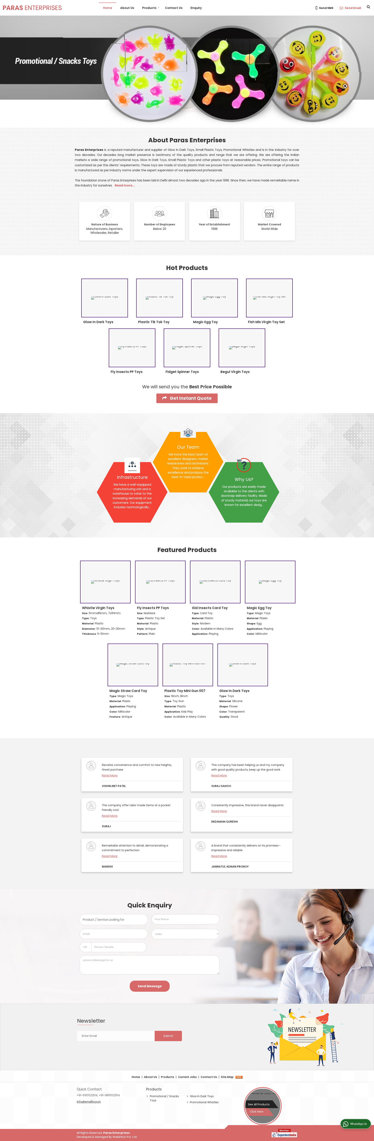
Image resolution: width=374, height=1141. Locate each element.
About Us (127, 8)
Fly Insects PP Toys (127, 371)
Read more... (125, 185)
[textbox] (114, 919)
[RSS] (239, 1077)
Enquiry (196, 8)
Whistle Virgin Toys (98, 608)
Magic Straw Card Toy (128, 690)
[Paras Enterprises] (32, 7)
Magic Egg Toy (205, 322)
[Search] (367, 6)
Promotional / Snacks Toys (164, 1098)
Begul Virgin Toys (235, 371)
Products (149, 8)
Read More (109, 776)
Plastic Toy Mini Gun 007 (184, 690)
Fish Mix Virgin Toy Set (266, 322)
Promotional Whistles (204, 1102)
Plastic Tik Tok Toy (153, 322)
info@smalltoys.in (89, 1102)
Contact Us (174, 8)
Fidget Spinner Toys (182, 371)
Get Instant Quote (190, 398)
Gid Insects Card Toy (210, 608)
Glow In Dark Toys (98, 322)
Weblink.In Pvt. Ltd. (125, 1137)
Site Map (227, 1077)
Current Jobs (187, 1077)
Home (107, 8)
